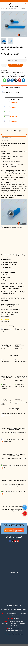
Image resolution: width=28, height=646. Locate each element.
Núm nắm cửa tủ (7, 259)
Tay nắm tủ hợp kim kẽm (19, 76)
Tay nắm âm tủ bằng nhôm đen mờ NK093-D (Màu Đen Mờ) (21, 377)
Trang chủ (4, 8)
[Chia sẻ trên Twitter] (12, 80)
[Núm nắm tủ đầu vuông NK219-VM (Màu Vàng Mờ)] (21, 391)
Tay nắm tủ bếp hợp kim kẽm (17, 75)
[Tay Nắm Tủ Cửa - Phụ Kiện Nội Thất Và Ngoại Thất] (14, 4)
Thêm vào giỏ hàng (16, 65)
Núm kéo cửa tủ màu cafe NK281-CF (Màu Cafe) (6, 377)
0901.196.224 (13, 107)
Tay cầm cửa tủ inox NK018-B (19, 346)
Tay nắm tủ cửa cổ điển (9, 272)
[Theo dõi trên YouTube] (18, 541)
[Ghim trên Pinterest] (19, 80)
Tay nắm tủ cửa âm (7, 267)
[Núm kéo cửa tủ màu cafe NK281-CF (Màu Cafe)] (7, 366)
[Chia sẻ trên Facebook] (8, 80)
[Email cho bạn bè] (16, 80)
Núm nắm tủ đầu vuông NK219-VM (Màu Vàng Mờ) (21, 401)
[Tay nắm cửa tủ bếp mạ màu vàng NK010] (7, 335)
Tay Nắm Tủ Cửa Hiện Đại (18, 72)
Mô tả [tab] (3, 135)
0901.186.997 (13, 121)
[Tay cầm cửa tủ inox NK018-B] (21, 335)
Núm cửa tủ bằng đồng (8, 269)
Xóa (26, 57)
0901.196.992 (13, 102)
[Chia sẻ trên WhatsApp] (4, 80)
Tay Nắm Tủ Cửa (13, 8)
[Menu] (2, 4)
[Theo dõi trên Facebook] (10, 541)
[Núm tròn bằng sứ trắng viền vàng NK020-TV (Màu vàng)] (7, 391)
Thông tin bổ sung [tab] (6, 137)
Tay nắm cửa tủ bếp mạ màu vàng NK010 (6, 346)
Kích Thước (3, 60)
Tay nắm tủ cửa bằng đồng (9, 264)
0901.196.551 (13, 112)
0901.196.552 (13, 117)
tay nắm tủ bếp (8, 75)
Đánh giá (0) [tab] (5, 140)
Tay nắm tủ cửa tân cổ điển (10, 262)
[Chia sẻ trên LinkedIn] (23, 80)
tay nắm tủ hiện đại (10, 76)
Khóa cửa (5, 275)
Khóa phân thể (6, 277)
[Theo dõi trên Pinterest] (15, 541)
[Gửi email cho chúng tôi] (12, 541)
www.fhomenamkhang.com (13, 309)
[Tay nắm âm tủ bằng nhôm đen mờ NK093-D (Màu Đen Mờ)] (21, 366)
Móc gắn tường (6, 280)
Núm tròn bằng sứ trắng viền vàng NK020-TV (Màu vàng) (7, 402)
